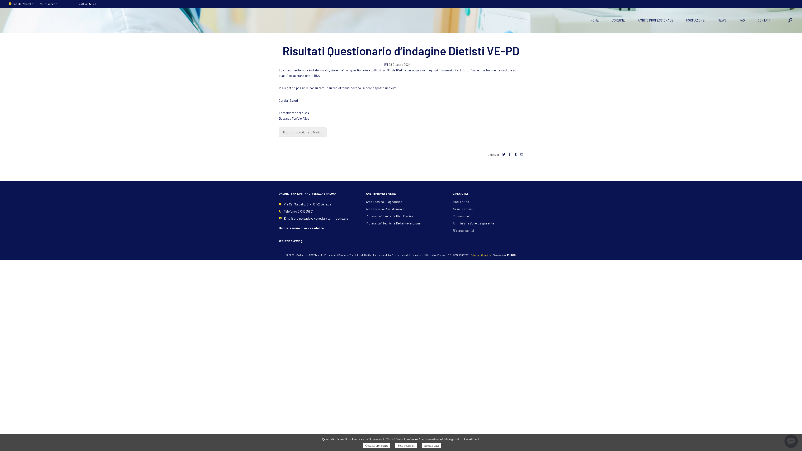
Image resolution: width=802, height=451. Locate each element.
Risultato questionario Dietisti (302, 132)
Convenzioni (461, 216)
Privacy (475, 254)
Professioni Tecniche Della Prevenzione (393, 223)
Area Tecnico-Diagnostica (384, 202)
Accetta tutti (431, 445)
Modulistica (461, 202)
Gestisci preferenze (376, 445)
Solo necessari (406, 445)
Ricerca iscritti (463, 230)
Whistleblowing (290, 241)
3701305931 (305, 211)
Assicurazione (463, 209)
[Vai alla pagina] (504, 154)
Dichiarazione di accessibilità (301, 228)
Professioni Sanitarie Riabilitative (389, 216)
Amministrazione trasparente (473, 223)
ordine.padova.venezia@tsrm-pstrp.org (321, 218)
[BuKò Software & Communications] (511, 255)
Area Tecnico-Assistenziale (385, 209)
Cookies (486, 254)
